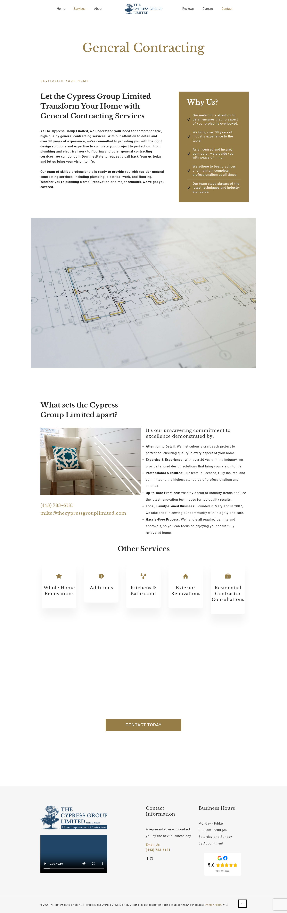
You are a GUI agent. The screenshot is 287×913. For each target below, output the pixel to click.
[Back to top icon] (242, 904)
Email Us (153, 845)
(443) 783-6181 (56, 505)
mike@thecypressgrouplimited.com (83, 513)
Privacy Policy (213, 905)
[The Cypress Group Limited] (143, 9)
